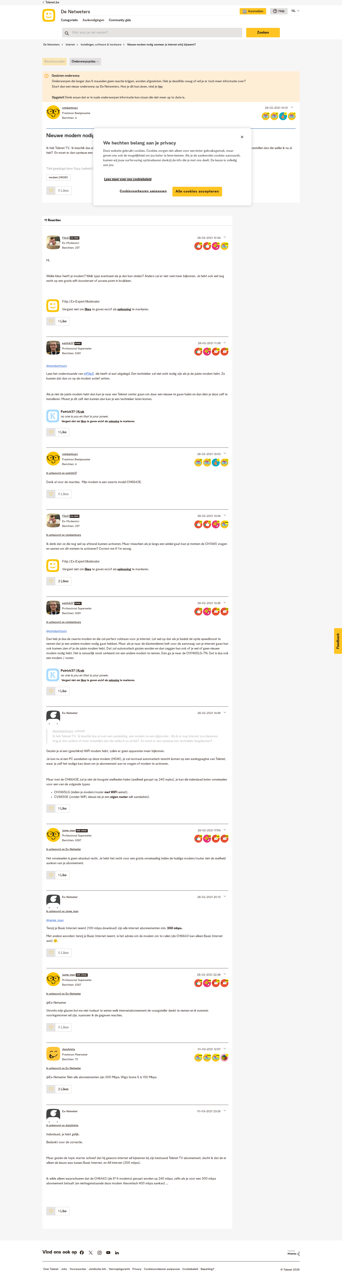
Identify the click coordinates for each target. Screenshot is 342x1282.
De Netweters (75, 12)
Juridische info (97, 1269)
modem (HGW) (58, 177)
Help (281, 11)
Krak (80, 411)
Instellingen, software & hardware (101, 44)
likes (83, 421)
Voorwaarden (78, 1269)
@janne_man (55, 920)
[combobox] (152, 32)
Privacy (137, 1269)
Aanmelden (255, 11)
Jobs (64, 1269)
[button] (292, 106)
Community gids (120, 20)
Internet (70, 44)
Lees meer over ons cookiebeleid (127, 179)
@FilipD (89, 374)
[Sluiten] (242, 137)
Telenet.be (52, 2)
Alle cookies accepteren (197, 191)
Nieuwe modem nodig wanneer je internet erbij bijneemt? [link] (161, 44)
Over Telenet (50, 1269)
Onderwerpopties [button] (84, 61)
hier (160, 86)
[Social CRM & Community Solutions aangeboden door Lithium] (294, 1253)
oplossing (114, 421)
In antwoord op (61, 473)
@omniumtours (56, 366)
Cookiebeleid (190, 1269)
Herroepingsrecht (119, 1269)
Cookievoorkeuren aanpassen (143, 191)
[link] (55, 62)
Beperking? (207, 1269)
